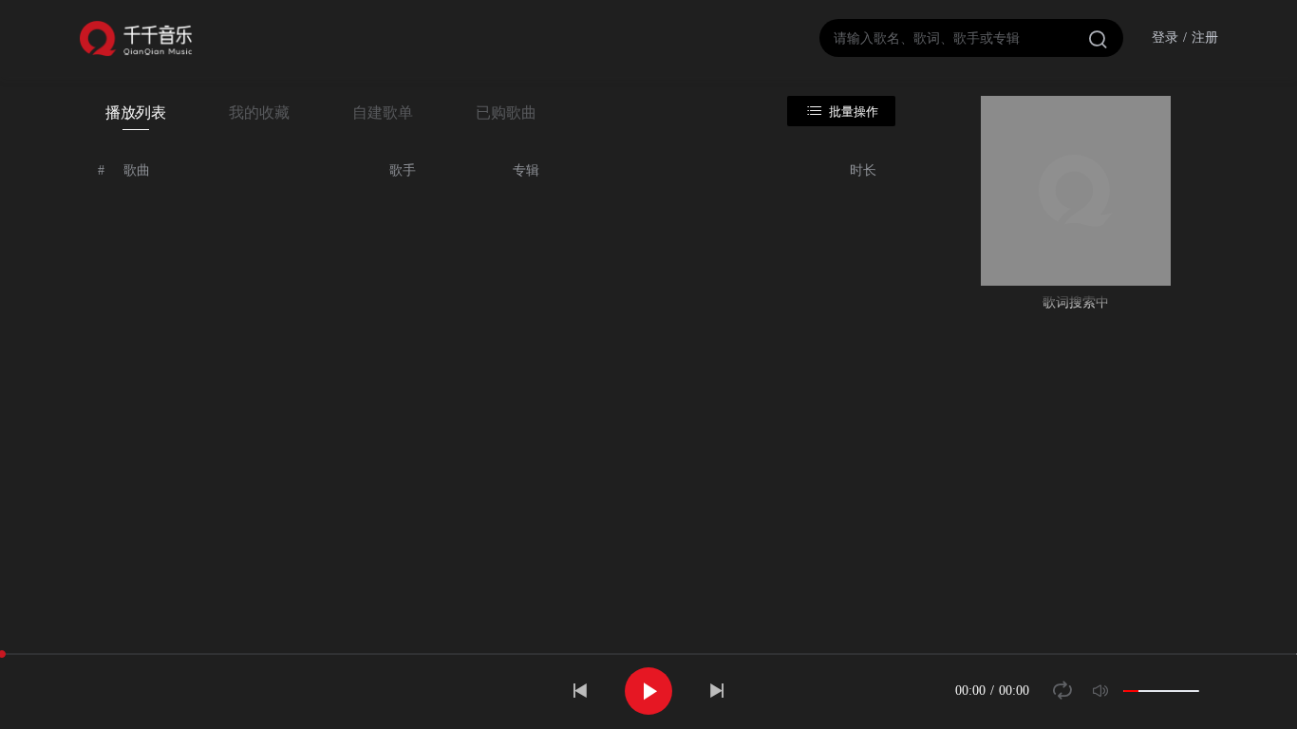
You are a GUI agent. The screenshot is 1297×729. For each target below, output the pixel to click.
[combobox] (971, 38)
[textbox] (971, 38)
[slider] (1161, 691)
